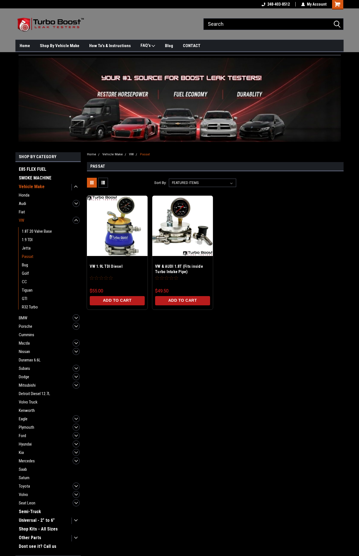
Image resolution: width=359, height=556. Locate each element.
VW (21, 220)
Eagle (23, 418)
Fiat (22, 211)
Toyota (24, 486)
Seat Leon (27, 503)
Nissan (24, 351)
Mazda (24, 343)
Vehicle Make (32, 186)
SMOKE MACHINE (35, 178)
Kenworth (27, 410)
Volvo (23, 494)
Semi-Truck (30, 511)
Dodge (24, 376)
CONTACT (192, 45)
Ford (22, 435)
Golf (25, 273)
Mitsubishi (27, 385)
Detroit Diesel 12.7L (34, 393)
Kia (21, 452)
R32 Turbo (30, 307)
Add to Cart (117, 300)
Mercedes (27, 460)
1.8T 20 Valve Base (37, 231)
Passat (27, 256)
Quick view (117, 247)
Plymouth (26, 427)
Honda (24, 195)
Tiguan (27, 290)
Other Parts (30, 537)
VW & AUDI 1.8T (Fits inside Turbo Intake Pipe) (179, 269)
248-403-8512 (278, 4)
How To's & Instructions (110, 45)
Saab (23, 469)
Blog (169, 45)
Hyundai (25, 444)
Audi (22, 203)
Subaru (24, 368)
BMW (23, 317)
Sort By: (160, 183)
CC (24, 281)
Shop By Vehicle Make (59, 45)
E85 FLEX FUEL (32, 169)
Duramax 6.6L (30, 360)
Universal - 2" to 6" (37, 520)
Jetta (26, 248)
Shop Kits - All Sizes (38, 529)
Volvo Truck (28, 402)
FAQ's (146, 45)
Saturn (24, 477)
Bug (25, 264)
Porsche (25, 326)
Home (25, 45)
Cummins (26, 334)
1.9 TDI (27, 239)
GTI (24, 298)
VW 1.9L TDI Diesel (106, 266)
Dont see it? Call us (37, 546)
